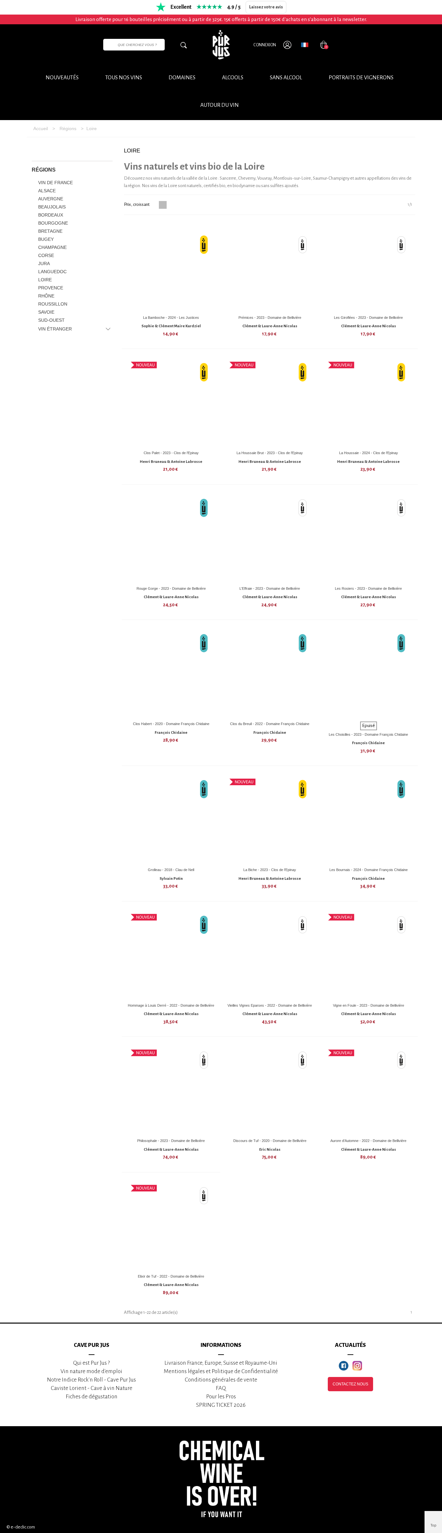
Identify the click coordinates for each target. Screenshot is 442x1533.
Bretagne (50, 231)
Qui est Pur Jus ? (91, 1363)
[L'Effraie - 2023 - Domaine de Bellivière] (270, 537)
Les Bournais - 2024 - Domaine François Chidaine (368, 870)
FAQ (221, 1388)
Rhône (46, 295)
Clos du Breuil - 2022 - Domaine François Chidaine (269, 724)
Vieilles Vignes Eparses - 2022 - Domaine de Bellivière (269, 1005)
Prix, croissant (137, 204)
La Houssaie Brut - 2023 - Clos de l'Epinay (270, 453)
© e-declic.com (20, 1527)
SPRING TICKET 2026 (221, 1405)
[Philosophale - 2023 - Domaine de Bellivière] (171, 1090)
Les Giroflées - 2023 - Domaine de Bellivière (368, 317)
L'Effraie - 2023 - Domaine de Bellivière (269, 588)
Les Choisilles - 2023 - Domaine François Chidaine (368, 734)
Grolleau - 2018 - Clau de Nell (171, 870)
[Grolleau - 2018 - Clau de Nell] (171, 819)
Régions (44, 170)
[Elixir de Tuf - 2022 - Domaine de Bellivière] (171, 1225)
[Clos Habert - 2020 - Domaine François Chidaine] (171, 673)
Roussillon (52, 304)
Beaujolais (52, 206)
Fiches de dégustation (91, 1396)
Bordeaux (50, 215)
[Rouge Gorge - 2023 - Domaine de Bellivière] (171, 537)
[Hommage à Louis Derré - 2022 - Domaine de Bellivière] (171, 954)
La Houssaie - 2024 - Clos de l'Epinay (368, 453)
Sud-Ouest (51, 320)
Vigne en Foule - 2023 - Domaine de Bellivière (368, 1005)
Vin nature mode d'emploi (91, 1371)
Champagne (52, 247)
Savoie (46, 312)
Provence (50, 287)
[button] (219, 105)
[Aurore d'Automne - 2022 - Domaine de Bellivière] (368, 1090)
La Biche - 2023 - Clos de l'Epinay (269, 870)
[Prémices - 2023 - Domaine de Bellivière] (270, 266)
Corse (46, 255)
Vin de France (55, 182)
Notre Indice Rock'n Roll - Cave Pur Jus (91, 1380)
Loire (45, 279)
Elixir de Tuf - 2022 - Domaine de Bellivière (171, 1276)
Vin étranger (55, 328)
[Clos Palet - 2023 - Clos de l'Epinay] (171, 402)
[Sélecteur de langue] (305, 44)
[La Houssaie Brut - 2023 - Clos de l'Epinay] (270, 402)
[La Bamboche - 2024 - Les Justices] (171, 266)
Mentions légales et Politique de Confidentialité (221, 1371)
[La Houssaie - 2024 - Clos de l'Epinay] (368, 402)
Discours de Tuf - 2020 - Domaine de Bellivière (269, 1141)
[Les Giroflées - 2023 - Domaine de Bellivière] (368, 266)
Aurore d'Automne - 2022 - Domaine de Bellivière (368, 1141)
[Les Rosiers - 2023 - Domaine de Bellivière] (368, 537)
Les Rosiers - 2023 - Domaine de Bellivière (368, 588)
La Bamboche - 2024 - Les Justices (171, 317)
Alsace (47, 190)
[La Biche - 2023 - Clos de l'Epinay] (270, 819)
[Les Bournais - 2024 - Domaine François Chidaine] (368, 819)
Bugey (46, 239)
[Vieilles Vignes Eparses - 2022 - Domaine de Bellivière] (270, 954)
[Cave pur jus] (221, 44)
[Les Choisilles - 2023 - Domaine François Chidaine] (368, 673)
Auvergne (50, 198)
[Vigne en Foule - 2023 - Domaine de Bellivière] (368, 954)
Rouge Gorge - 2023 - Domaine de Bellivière (171, 588)
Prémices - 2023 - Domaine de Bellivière (269, 317)
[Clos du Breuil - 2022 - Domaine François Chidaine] (270, 673)
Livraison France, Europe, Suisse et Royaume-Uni (220, 1363)
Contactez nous (350, 1384)
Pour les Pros (221, 1396)
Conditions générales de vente (221, 1380)
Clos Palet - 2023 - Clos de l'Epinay (171, 453)
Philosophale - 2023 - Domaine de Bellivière (171, 1141)
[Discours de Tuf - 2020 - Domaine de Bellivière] (270, 1090)
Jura (44, 263)
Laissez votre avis (266, 7)
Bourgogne (53, 223)
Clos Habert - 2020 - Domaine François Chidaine (171, 724)
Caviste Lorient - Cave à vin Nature (91, 1388)
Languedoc (52, 271)
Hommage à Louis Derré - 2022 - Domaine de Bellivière (171, 1005)
